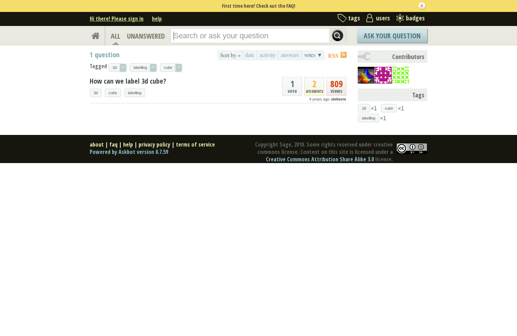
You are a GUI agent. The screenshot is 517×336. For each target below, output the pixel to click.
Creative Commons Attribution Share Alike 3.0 (320, 159)
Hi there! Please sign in (116, 18)
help (157, 18)
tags (354, 18)
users (383, 18)
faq (113, 144)
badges (415, 18)
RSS (333, 55)
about (97, 144)
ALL (115, 36)
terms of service (195, 144)
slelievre (338, 99)
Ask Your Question (392, 35)
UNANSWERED (146, 36)
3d (96, 93)
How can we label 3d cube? (128, 81)
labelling (134, 93)
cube (113, 93)
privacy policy (154, 144)
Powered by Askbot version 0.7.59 (129, 152)
